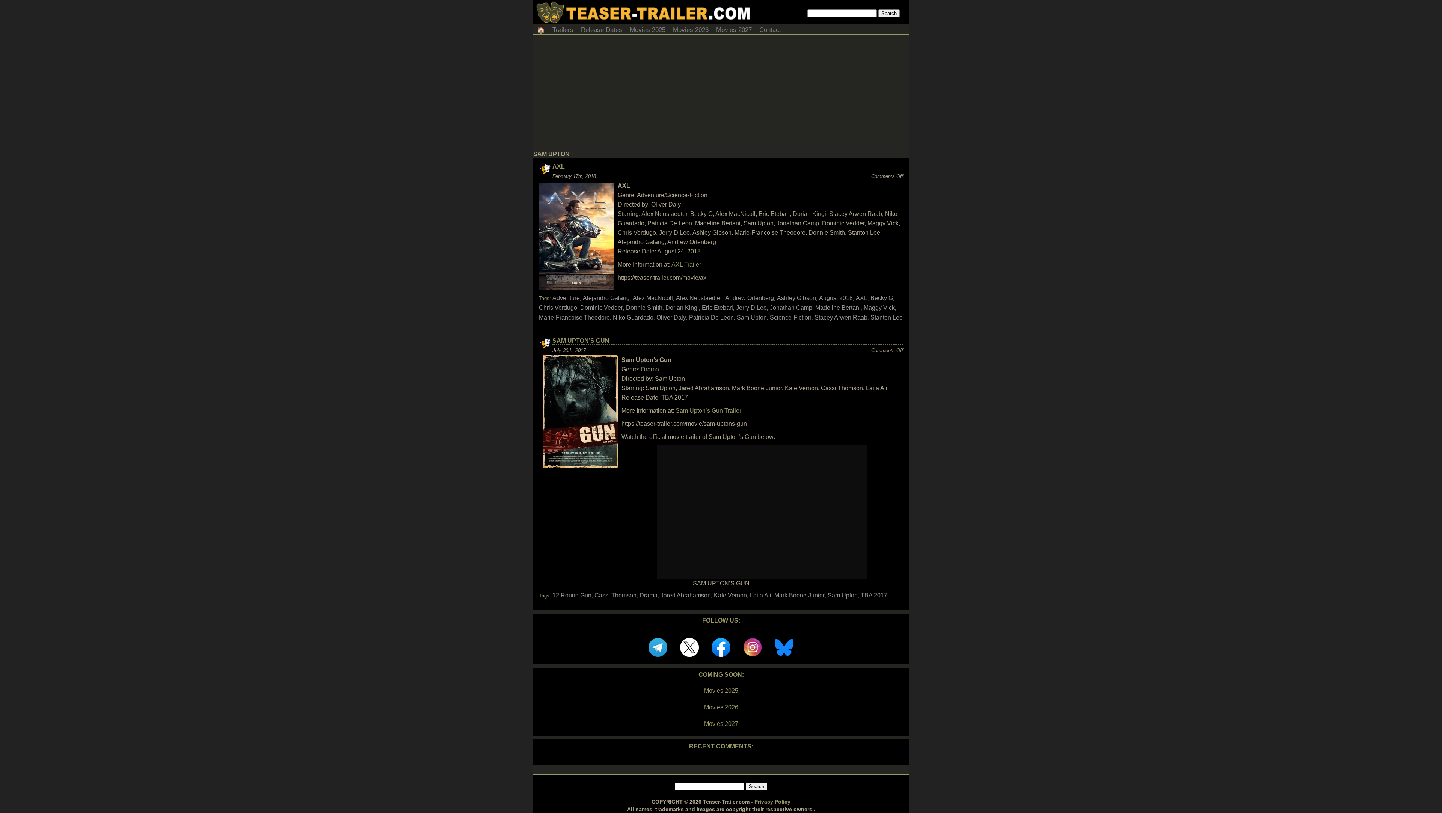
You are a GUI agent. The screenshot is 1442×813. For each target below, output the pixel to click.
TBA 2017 (874, 595)
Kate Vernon (730, 595)
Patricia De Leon (711, 317)
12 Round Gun (571, 595)
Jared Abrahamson (686, 595)
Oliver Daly (671, 317)
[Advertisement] (721, 94)
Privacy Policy (772, 802)
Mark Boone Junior (799, 595)
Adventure (566, 298)
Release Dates (601, 29)
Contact (770, 29)
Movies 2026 (691, 29)
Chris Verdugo (558, 308)
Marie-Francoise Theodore (574, 317)
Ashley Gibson (796, 298)
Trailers (562, 29)
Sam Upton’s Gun (580, 341)
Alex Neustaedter (699, 298)
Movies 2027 (734, 29)
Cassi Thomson (615, 595)
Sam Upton (752, 317)
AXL (558, 166)
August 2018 (836, 298)
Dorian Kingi (682, 308)
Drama (649, 595)
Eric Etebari (717, 308)
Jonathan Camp (791, 308)
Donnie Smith (644, 308)
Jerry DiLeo (751, 308)
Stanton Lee (886, 317)
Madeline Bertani (838, 308)
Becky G (881, 298)
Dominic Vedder (601, 308)
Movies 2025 (647, 29)
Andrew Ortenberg (749, 298)
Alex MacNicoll (653, 298)
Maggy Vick (879, 308)
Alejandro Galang (606, 298)
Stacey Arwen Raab (841, 317)
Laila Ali (760, 595)
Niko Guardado (633, 317)
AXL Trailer (686, 264)
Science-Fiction (791, 317)
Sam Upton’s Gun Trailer (708, 410)
